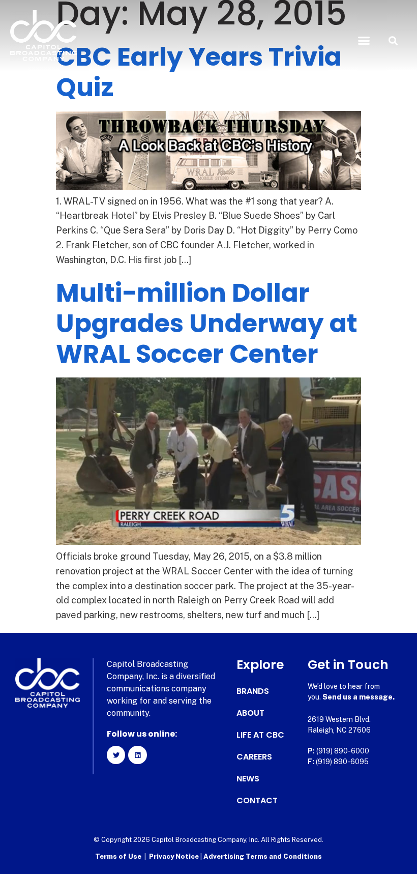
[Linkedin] (137, 755)
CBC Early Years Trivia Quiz (199, 72)
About (250, 713)
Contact (257, 801)
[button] (364, 40)
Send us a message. (358, 697)
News (247, 779)
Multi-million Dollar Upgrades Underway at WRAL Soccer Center (207, 323)
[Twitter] (116, 755)
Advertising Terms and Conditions (262, 856)
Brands (252, 691)
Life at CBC (260, 735)
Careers (254, 757)
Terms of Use (118, 856)
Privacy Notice (174, 856)
